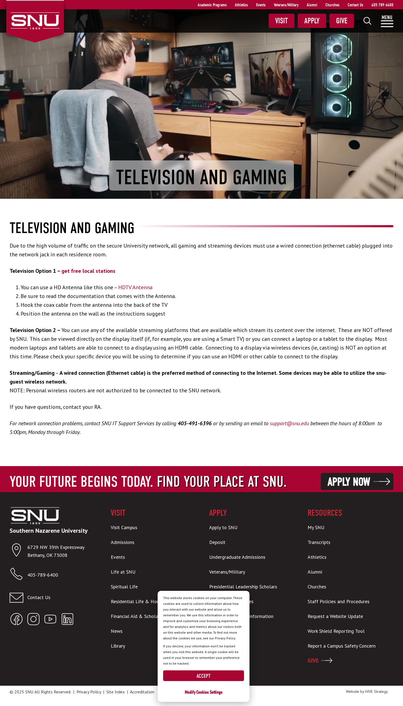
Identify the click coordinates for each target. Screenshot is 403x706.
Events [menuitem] (261, 4)
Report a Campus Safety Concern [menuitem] (342, 646)
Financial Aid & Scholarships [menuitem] (140, 616)
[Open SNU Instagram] (33, 620)
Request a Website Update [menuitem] (335, 616)
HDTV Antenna (135, 287)
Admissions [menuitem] (122, 542)
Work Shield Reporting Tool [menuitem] (336, 631)
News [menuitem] (117, 631)
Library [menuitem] (118, 646)
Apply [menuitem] (312, 20)
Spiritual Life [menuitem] (124, 586)
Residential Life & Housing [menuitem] (139, 601)
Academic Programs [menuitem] (212, 4)
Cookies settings (209, 692)
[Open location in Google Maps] (18, 551)
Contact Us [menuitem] (355, 4)
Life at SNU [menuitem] (123, 572)
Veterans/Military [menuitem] (286, 4)
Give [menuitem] (341, 20)
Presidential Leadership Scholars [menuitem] (243, 586)
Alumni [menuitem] (312, 4)
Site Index (115, 691)
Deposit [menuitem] (217, 542)
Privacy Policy (88, 691)
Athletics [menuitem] (241, 4)
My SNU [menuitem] (316, 527)
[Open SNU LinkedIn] (67, 620)
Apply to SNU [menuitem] (223, 527)
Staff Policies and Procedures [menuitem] (339, 601)
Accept (204, 676)
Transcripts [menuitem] (319, 542)
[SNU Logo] (35, 20)
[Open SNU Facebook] (16, 620)
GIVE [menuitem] (313, 660)
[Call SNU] (18, 575)
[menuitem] (367, 21)
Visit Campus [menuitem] (124, 527)
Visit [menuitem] (281, 20)
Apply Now (349, 482)
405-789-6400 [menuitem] (382, 4)
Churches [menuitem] (332, 4)
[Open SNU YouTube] (50, 620)
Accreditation (142, 691)
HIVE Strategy (376, 691)
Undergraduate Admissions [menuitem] (237, 557)
